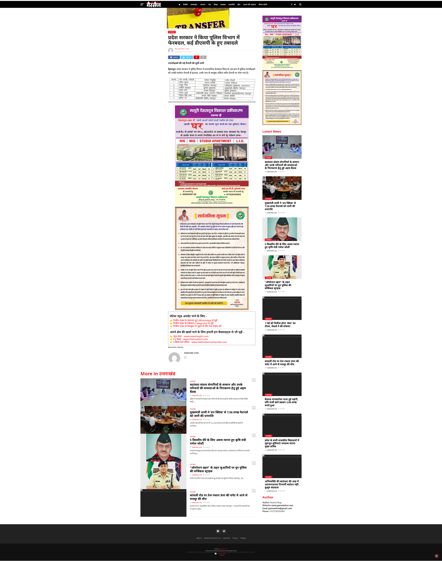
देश (209, 4)
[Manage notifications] (436, 556)
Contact (226, 538)
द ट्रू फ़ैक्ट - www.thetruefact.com (190, 339)
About (199, 538)
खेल (238, 4)
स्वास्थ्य (223, 4)
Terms (243, 538)
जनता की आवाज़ (249, 4)
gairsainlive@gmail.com (280, 508)
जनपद (202, 4)
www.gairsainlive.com (282, 505)
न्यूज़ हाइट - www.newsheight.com (190, 336)
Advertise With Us (212, 538)
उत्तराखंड (194, 4)
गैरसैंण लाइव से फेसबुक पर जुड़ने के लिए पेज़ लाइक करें (197, 326)
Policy (235, 538)
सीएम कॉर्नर (263, 4)
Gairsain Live (183, 49)
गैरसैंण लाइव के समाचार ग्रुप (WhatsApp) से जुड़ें (195, 320)
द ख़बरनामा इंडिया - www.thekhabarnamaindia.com (200, 342)
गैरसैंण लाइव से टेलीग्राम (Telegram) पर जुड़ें (193, 323)
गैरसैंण (185, 4)
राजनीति (231, 4)
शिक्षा (216, 4)
